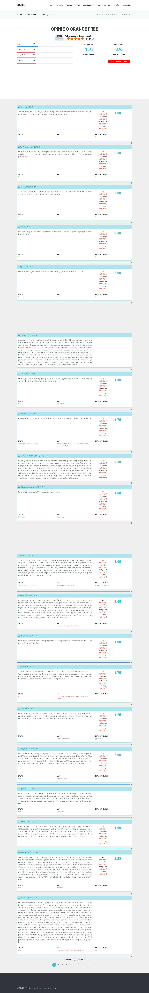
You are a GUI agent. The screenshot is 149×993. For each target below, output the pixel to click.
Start (50, 5)
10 (91, 965)
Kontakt (107, 5)
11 (95, 965)
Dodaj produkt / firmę (92, 5)
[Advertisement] (74, 78)
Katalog (59, 5)
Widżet (117, 5)
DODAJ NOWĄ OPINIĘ (120, 62)
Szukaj (126, 5)
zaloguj (54, 988)
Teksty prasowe (73, 5)
